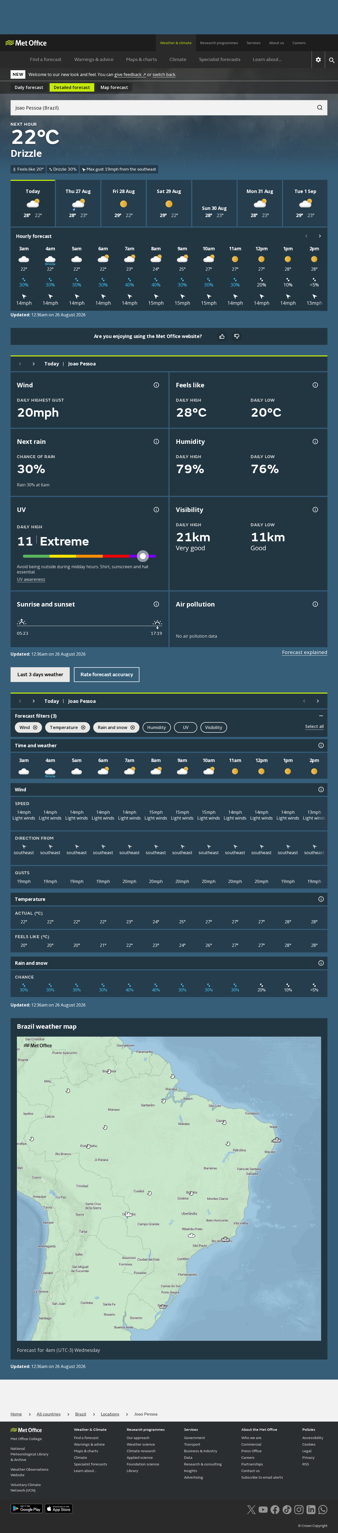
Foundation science (143, 1464)
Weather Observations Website (30, 1472)
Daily (29, 87)
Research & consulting (203, 1464)
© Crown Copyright (312, 1526)
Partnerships (252, 1464)
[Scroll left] (306, 236)
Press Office (251, 1451)
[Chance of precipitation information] (155, 441)
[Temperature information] (320, 899)
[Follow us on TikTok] (287, 1509)
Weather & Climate (90, 1429)
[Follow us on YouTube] (263, 1509)
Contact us (250, 1471)
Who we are (251, 1438)
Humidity (156, 727)
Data (188, 1457)
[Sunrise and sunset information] (155, 604)
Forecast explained (304, 652)
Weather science (141, 1444)
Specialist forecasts (219, 60)
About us (276, 43)
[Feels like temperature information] (314, 385)
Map (114, 87)
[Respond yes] (222, 336)
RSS (305, 1464)
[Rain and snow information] (320, 963)
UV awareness (31, 579)
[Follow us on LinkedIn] (311, 1509)
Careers (299, 43)
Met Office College (26, 1439)
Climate (178, 60)
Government (194, 1438)
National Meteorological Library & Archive (29, 1454)
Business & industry (200, 1451)
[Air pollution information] (314, 604)
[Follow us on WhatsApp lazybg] (322, 1509)
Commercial (251, 1444)
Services (254, 43)
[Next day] (34, 364)
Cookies (309, 1444)
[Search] (317, 105)
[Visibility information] (314, 509)
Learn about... (267, 60)
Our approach (138, 1438)
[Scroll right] (320, 236)
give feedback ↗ (130, 74)
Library (132, 1471)
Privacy (308, 1457)
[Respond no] (236, 336)
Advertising (193, 1477)
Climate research (141, 1451)
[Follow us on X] (251, 1509)
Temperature (61, 728)
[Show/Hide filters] (321, 716)
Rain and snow (110, 728)
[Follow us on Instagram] (298, 1509)
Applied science (140, 1457)
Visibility (213, 727)
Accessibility (312, 1438)
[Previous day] (20, 364)
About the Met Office (259, 1429)
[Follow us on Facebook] (275, 1509)
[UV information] (155, 509)
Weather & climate (176, 43)
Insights (190, 1471)
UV (186, 727)
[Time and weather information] (320, 745)
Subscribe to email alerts (262, 1477)
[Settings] (318, 59)
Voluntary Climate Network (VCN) (26, 1488)
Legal (307, 1451)
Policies (308, 1429)
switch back (164, 74)
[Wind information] (320, 789)
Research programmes (219, 43)
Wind (22, 728)
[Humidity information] (314, 441)
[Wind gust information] (155, 385)
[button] (109, 1071)
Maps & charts (141, 60)
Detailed (72, 87)
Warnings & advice (94, 60)
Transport (192, 1444)
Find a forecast (46, 60)
